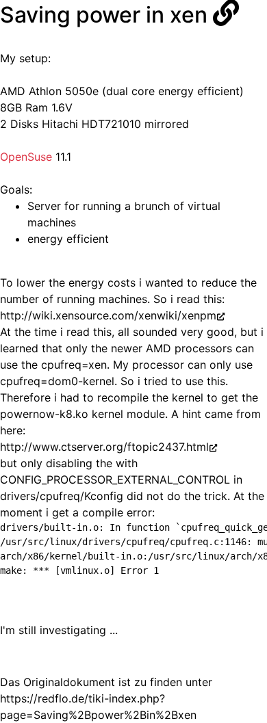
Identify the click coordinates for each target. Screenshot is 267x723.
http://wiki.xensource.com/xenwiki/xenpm (108, 315)
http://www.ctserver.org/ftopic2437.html (104, 446)
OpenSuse (26, 156)
